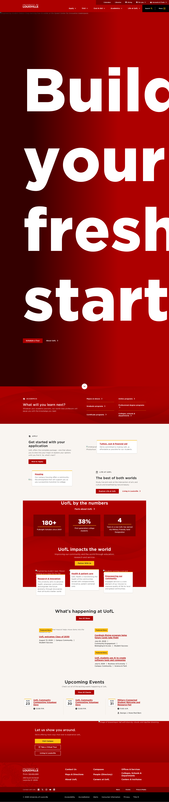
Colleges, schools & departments (126, 642)
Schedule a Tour (33, 454)
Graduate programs (95, 633)
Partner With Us (84, 790)
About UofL (51, 454)
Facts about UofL (84, 736)
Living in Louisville (130, 718)
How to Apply (37, 689)
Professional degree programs (131, 633)
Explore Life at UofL (107, 718)
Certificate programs (96, 642)
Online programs (125, 626)
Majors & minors (94, 626)
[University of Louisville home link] (31, 6)
